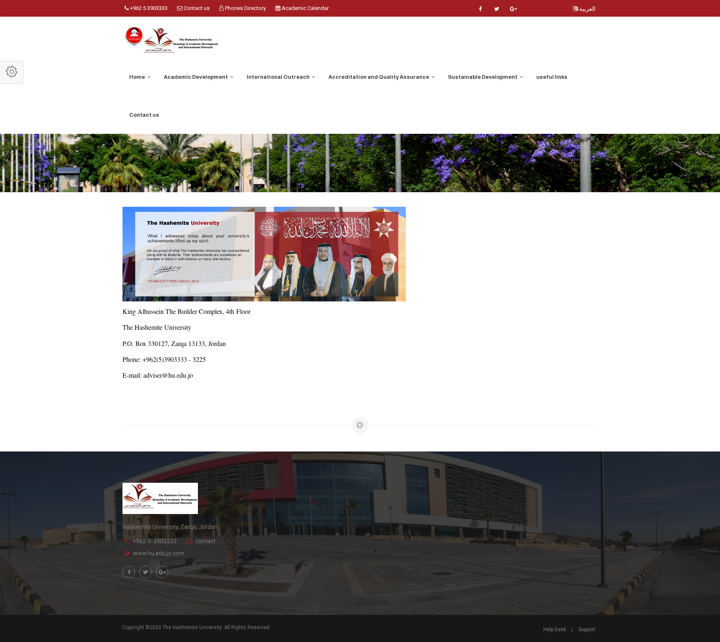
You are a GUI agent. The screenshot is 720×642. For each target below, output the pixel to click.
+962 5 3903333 (148, 8)
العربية (586, 8)
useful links (552, 77)
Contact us (196, 8)
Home (137, 77)
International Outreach (278, 77)
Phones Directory (245, 8)
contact (205, 541)
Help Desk (554, 629)
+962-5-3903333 (154, 541)
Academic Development (196, 77)
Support (586, 629)
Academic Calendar (304, 8)
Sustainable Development (483, 77)
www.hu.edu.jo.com (158, 553)
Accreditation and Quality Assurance (379, 77)
